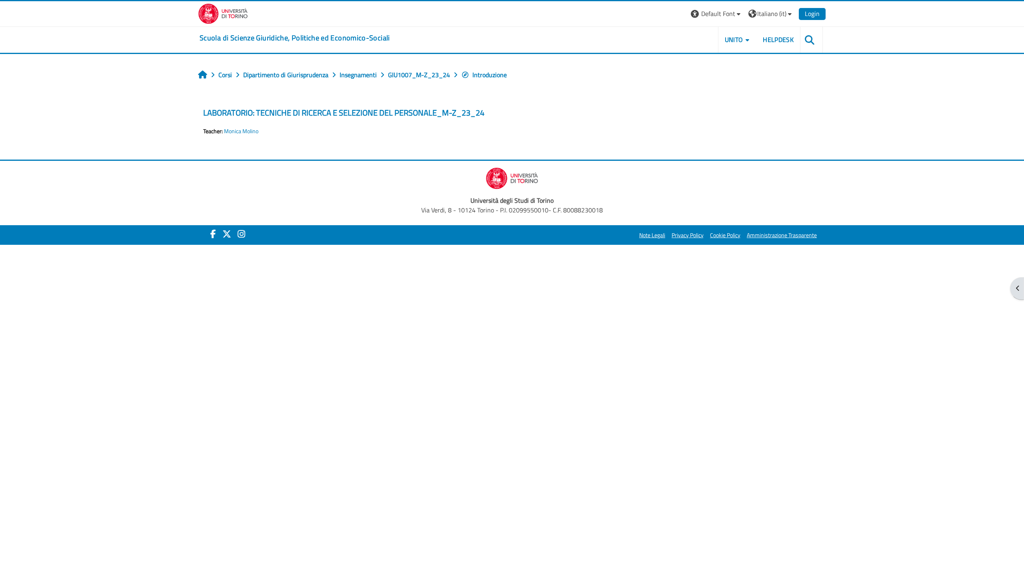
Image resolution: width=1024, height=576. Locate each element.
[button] (717, 14)
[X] (226, 234)
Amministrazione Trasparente (782, 235)
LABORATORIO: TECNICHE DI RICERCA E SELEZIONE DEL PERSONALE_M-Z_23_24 (343, 112)
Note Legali (652, 235)
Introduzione (489, 75)
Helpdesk (778, 39)
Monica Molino (241, 131)
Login (812, 13)
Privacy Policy (688, 235)
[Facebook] (213, 234)
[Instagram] (241, 234)
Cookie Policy (725, 235)
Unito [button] (734, 39)
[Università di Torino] (223, 13)
